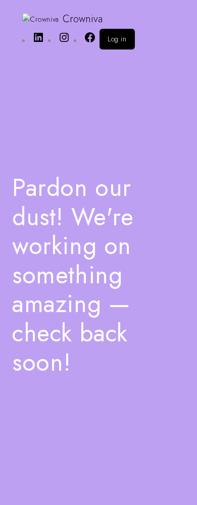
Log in (117, 39)
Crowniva (83, 19)
